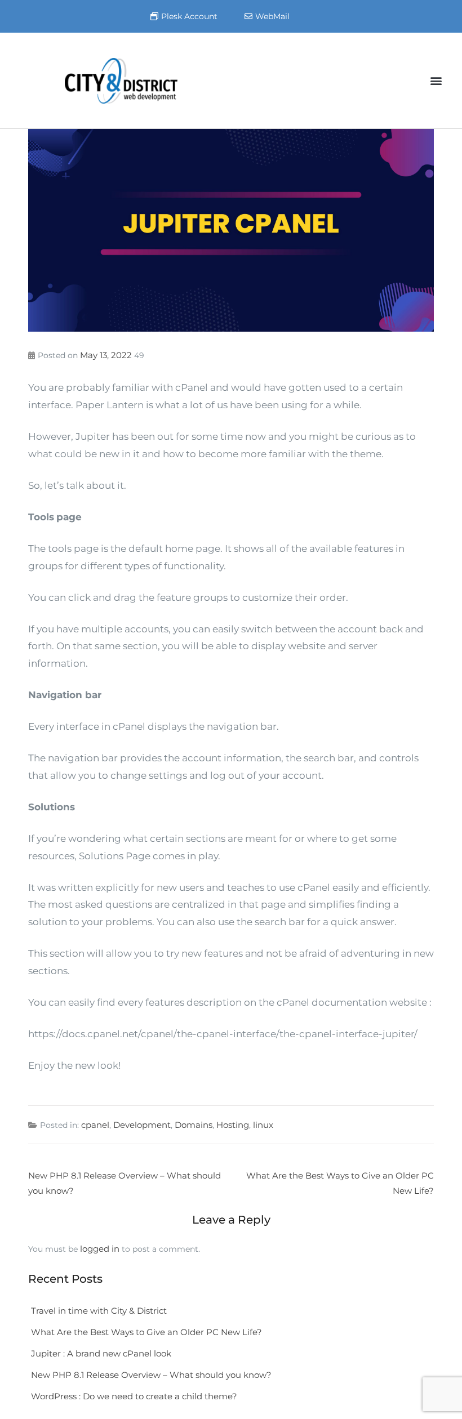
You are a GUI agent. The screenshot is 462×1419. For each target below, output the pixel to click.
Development (142, 1124)
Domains (193, 1124)
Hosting (232, 1124)
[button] (436, 81)
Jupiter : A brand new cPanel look (102, 1353)
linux (263, 1124)
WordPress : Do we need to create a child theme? (134, 1396)
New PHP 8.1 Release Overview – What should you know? (151, 1374)
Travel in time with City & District (99, 1310)
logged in (99, 1248)
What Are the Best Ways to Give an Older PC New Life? (146, 1332)
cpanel (95, 1124)
